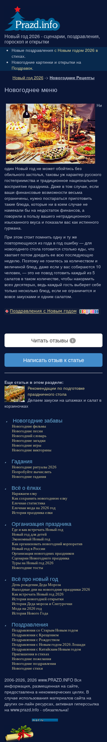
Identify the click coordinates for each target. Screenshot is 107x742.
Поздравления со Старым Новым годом (45, 630)
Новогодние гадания (29, 476)
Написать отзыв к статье (53, 360)
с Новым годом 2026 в (76, 50)
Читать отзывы (52, 340)
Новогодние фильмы (29, 426)
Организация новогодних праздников (43, 553)
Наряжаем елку (24, 493)
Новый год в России (28, 548)
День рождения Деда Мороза (36, 584)
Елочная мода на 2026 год (34, 508)
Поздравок (22, 68)
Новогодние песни (27, 431)
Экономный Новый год (31, 539)
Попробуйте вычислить (31, 472)
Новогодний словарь (29, 436)
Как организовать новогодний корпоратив (47, 544)
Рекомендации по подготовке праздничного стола (56, 391)
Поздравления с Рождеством (35, 639)
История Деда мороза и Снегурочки (42, 603)
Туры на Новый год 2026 (33, 563)
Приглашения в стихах (30, 654)
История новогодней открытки (38, 599)
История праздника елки (32, 512)
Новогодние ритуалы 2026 (34, 467)
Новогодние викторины (31, 450)
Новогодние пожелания (31, 659)
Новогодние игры (26, 445)
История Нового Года (30, 613)
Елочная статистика (28, 503)
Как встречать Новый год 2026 (38, 594)
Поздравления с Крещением (35, 635)
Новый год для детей (29, 534)
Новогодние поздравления (34, 663)
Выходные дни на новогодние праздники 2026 (51, 589)
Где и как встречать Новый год (37, 529)
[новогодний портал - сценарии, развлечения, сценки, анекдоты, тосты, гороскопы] (32, 18)
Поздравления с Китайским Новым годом (46, 649)
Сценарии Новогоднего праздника (40, 558)
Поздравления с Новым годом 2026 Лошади (48, 644)
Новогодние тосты (27, 567)
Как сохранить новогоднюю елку (39, 498)
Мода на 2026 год (27, 608)
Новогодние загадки (28, 440)
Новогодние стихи (27, 668)
